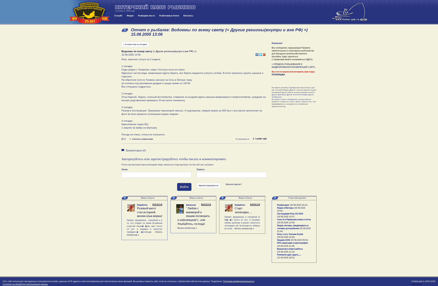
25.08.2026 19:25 (286, 237)
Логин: (124, 169)
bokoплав (191, 205)
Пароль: (201, 169)
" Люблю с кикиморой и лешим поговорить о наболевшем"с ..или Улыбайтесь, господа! (193, 216)
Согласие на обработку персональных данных (25, 284)
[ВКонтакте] (257, 53)
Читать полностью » (187, 228)
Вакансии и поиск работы (290, 249)
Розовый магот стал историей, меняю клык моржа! (149, 212)
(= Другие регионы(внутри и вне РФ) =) (158, 51)
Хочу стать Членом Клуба (290, 234)
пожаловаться (243, 139)
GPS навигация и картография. (292, 243)
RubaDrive (142, 205)
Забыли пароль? (234, 184)
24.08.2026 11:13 (286, 252)
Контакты (188, 16)
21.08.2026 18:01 (286, 257)
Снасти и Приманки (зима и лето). (294, 219)
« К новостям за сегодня (135, 44)
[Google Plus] (264, 53)
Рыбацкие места (146, 16)
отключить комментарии (142, 139)
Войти (184, 187)
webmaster (416, 284)
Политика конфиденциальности (238, 281)
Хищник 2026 (283, 240)
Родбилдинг (283, 205)
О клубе (118, 16)
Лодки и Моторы (285, 208)
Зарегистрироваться (208, 185)
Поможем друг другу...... (289, 255)
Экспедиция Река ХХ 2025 (290, 214)
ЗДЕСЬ (309, 59)
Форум (130, 16)
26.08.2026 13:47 (286, 216)
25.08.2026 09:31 (299, 240)
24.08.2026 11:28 (286, 246)
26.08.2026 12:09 (286, 222)
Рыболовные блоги (169, 16)
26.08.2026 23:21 (299, 205)
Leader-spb (261, 139)
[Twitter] (260, 53)
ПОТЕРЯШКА (278, 74)
